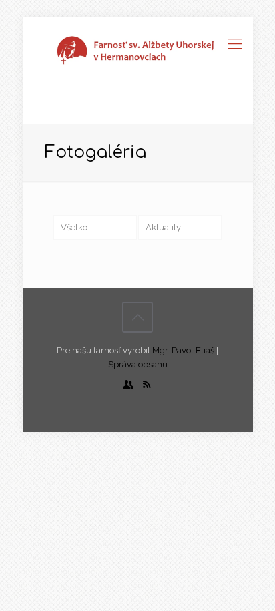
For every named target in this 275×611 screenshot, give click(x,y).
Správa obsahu (138, 364)
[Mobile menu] (235, 43)
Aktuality (163, 227)
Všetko (74, 227)
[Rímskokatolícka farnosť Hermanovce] (138, 50)
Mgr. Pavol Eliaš (183, 350)
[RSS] (147, 385)
